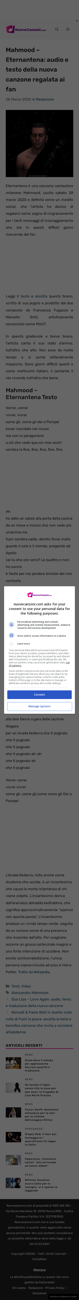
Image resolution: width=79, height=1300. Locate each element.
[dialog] (39, 650)
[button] (39, 643)
